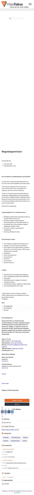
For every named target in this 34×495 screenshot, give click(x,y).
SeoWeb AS (17, 492)
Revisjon (20, 348)
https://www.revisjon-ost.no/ (10, 430)
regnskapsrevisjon (15, 440)
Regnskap (15, 348)
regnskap (5, 440)
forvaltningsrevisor (16, 437)
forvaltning (5, 437)
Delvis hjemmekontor (16, 343)
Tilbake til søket (17, 400)
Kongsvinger (17, 341)
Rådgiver (25, 437)
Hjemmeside (5, 383)
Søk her (4, 374)
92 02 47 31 (5, 368)
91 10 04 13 (5, 361)
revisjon (24, 440)
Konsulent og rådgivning (13, 344)
